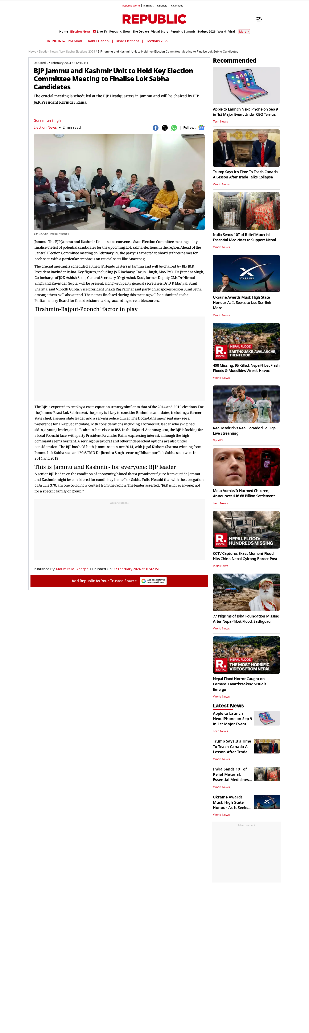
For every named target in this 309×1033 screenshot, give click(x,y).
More (242, 32)
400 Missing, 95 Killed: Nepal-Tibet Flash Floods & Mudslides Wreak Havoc (246, 368)
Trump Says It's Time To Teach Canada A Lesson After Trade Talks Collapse (245, 174)
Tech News (220, 121)
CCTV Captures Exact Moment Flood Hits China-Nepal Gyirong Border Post (245, 556)
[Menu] (257, 19)
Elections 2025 (156, 41)
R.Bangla (162, 6)
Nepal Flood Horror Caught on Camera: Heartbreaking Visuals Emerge (239, 684)
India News (220, 566)
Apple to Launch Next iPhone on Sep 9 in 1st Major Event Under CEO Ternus (245, 112)
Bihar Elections (127, 41)
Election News (45, 127)
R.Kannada (177, 6)
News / (33, 51)
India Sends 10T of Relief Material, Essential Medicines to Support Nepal (244, 237)
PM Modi (75, 41)
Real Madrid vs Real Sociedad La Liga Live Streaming (244, 430)
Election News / (49, 51)
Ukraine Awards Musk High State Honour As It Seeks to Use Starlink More (242, 303)
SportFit (218, 440)
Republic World (131, 6)
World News (221, 184)
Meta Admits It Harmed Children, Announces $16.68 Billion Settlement (244, 493)
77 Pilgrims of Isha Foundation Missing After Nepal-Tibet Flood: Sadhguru (246, 618)
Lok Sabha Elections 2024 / (78, 51)
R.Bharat (148, 6)
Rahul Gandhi (99, 41)
